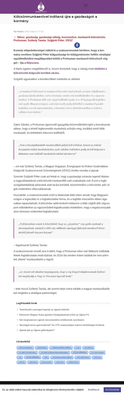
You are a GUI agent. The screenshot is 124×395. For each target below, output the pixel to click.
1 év (77, 347)
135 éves (60, 362)
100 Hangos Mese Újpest (62, 357)
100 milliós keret (83, 357)
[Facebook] (77, 45)
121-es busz (46, 362)
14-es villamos (32, 357)
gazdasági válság (49, 37)
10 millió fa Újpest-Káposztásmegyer (54, 352)
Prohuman (20, 40)
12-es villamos (79, 352)
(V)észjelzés (41, 347)
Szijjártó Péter (55, 40)
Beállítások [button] (94, 389)
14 (20, 357)
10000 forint (73, 362)
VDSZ (69, 40)
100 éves (33, 362)
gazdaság (32, 37)
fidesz (21, 37)
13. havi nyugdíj (97, 352)
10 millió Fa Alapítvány (27, 352)
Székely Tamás (37, 40)
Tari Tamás (19, 31)
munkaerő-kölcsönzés (91, 37)
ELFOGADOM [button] (112, 390)
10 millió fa (89, 347)
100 (46, 357)
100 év (21, 362)
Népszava (32, 62)
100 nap (97, 357)
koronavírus (69, 37)
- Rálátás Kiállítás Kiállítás (61, 347)
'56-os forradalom (25, 347)
